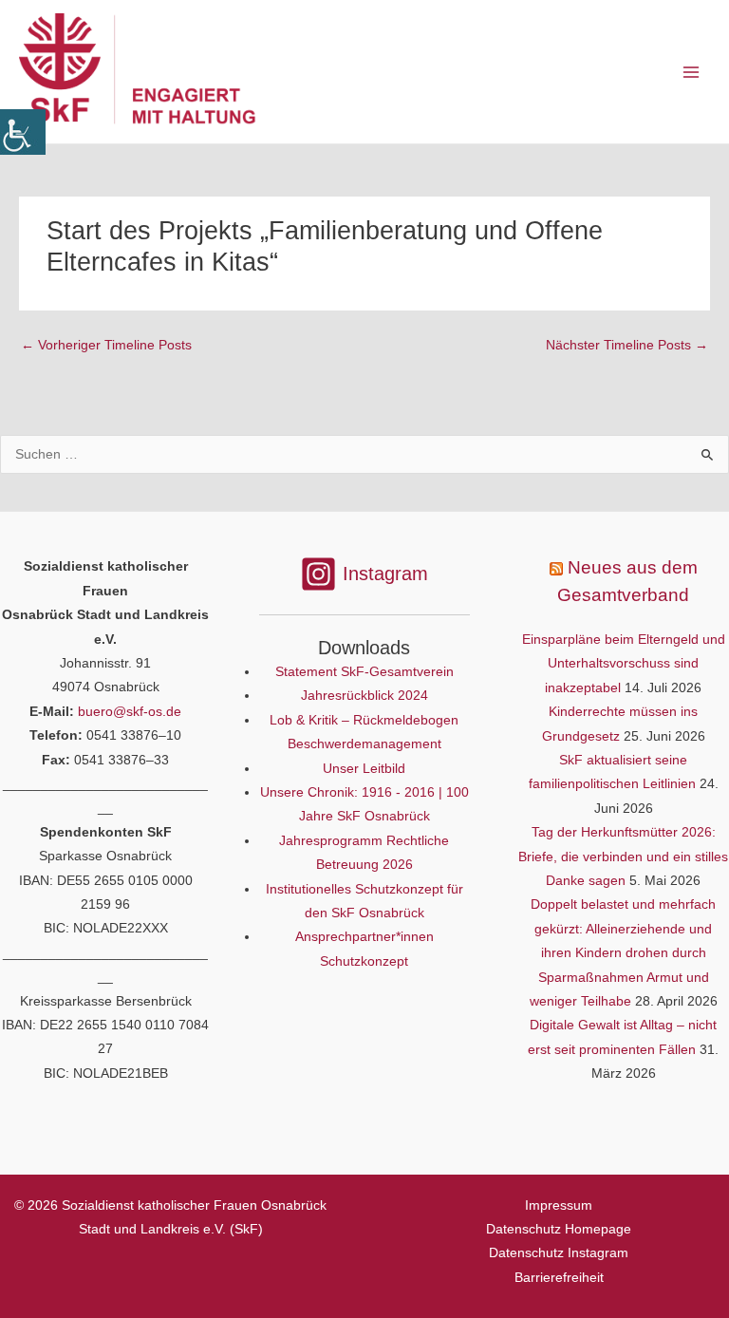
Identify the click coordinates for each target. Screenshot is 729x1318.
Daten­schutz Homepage (558, 1229)
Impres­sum (558, 1205)
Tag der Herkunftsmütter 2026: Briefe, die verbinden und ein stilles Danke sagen (623, 856)
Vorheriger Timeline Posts (106, 345)
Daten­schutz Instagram (558, 1253)
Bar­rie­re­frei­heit (559, 1278)
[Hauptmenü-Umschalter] (691, 71)
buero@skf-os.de (129, 712)
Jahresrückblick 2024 (364, 695)
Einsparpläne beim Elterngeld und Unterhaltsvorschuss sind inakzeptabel (623, 663)
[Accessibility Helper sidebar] (23, 132)
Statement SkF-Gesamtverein (364, 672)
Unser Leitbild (364, 769)
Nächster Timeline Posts (627, 345)
